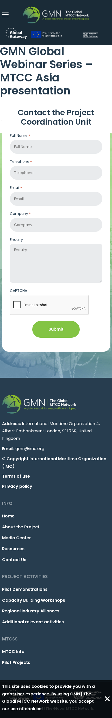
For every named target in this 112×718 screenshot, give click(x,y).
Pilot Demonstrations (24, 589)
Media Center (16, 538)
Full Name (20, 135)
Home (8, 516)
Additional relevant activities (33, 622)
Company (20, 213)
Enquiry (16, 239)
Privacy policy (17, 486)
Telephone (21, 161)
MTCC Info (13, 652)
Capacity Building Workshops (33, 600)
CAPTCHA (18, 290)
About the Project (21, 527)
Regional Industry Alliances (30, 611)
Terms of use (16, 476)
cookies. (33, 709)
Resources (13, 549)
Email (16, 187)
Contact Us (14, 560)
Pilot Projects (16, 662)
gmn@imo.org (29, 449)
